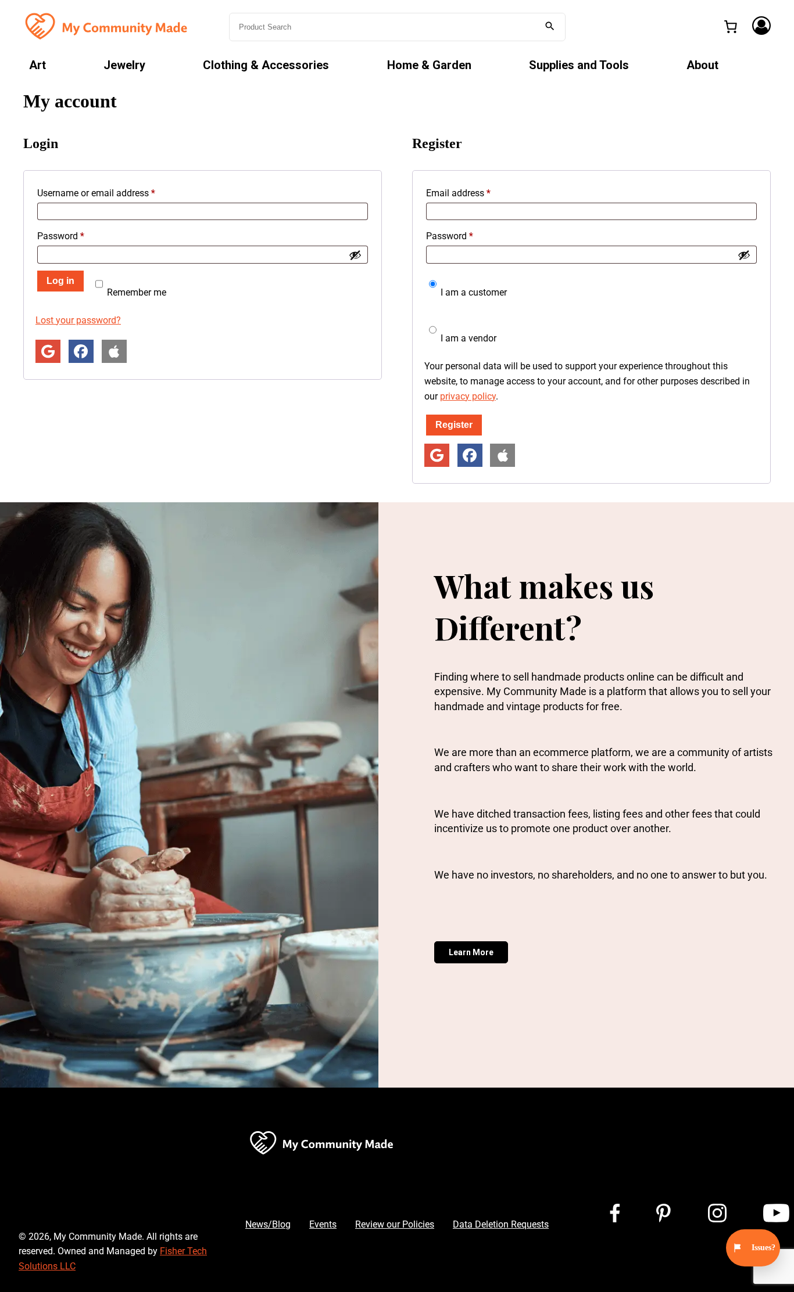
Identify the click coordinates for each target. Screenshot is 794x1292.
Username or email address (114, 193)
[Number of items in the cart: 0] (730, 26)
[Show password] (355, 255)
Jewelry (124, 65)
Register (454, 425)
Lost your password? (78, 320)
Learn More (471, 952)
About (702, 65)
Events (323, 1224)
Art (37, 65)
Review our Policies (394, 1224)
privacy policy (468, 396)
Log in (60, 281)
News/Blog (268, 1224)
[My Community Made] (107, 26)
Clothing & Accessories (266, 65)
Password (78, 236)
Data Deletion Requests (501, 1224)
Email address (476, 193)
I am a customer (472, 292)
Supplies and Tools (579, 65)
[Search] (550, 27)
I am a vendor (467, 338)
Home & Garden (429, 65)
